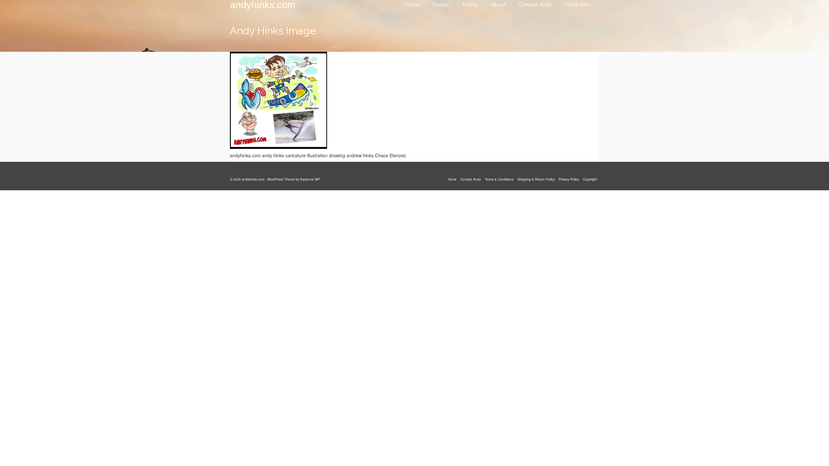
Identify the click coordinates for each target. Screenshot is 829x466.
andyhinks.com (262, 5)
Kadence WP (310, 179)
